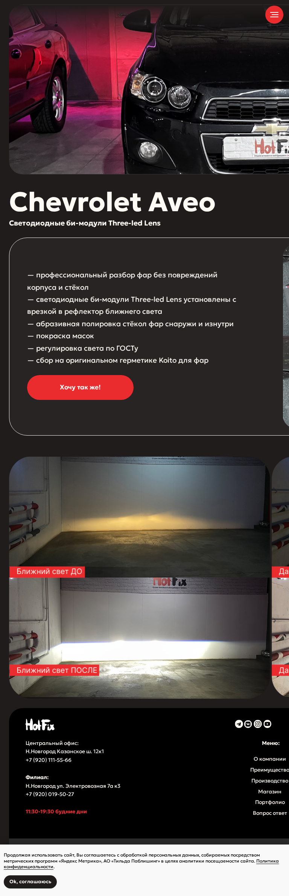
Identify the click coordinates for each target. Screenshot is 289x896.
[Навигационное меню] (274, 14)
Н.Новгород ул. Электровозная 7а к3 (73, 785)
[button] (80, 387)
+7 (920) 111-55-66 (49, 760)
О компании (270, 758)
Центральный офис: (52, 743)
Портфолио (270, 802)
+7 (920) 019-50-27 (50, 794)
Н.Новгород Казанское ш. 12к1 (65, 751)
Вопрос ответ (270, 813)
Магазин (269, 791)
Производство (269, 780)
